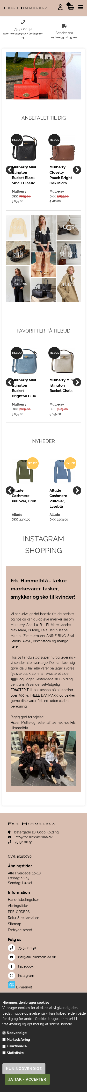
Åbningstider (18, 906)
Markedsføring (18, 1040)
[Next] (77, 170)
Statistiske (15, 1053)
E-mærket (23, 987)
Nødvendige (17, 1033)
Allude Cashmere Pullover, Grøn (24, 495)
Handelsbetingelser (23, 900)
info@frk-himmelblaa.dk (33, 837)
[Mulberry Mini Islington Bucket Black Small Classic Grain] (24, 148)
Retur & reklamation (23, 918)
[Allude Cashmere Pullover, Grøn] (24, 471)
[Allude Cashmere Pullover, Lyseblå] (62, 471)
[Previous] (10, 170)
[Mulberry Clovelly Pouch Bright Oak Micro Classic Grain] (62, 148)
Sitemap (14, 924)
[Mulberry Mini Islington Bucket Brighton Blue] (24, 361)
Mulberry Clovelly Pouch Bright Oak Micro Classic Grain (61, 175)
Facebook (25, 966)
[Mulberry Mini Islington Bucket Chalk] (62, 361)
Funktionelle (17, 1046)
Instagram (25, 976)
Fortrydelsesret (20, 930)
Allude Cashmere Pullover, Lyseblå (58, 498)
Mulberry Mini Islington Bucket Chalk (62, 385)
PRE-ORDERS (19, 912)
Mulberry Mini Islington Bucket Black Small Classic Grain (24, 175)
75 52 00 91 (23, 842)
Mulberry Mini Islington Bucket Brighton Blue (24, 388)
